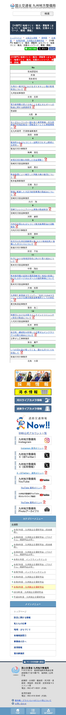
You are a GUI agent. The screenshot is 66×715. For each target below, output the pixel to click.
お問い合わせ (20, 703)
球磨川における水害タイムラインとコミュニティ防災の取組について (32, 316)
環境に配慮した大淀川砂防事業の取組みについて (32, 193)
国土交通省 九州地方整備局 (33, 6)
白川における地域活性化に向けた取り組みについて (32, 260)
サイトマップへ (48, 711)
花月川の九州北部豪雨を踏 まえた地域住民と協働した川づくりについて (33, 242)
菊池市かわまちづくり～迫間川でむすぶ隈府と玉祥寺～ (32, 143)
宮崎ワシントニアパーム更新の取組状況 (29, 209)
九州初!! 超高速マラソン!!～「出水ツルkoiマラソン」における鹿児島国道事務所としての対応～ (32, 298)
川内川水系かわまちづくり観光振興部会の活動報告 (32, 225)
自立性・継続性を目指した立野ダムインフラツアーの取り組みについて (32, 333)
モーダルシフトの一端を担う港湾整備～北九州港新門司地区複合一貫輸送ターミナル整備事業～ (32, 125)
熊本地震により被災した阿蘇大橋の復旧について (32, 176)
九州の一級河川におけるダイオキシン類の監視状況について (32, 87)
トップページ (17, 711)
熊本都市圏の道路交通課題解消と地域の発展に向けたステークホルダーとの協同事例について (32, 277)
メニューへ (33, 711)
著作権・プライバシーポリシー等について (33, 700)
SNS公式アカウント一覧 (33, 433)
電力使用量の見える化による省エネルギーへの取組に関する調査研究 (32, 106)
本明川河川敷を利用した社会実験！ (27, 159)
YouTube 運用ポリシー (31, 487)
